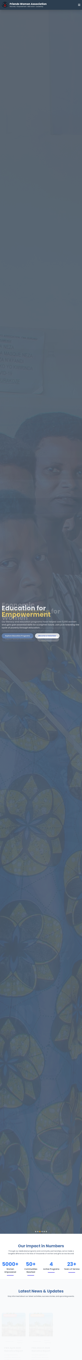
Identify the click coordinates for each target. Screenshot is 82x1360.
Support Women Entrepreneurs (18, 639)
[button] (35, 1231)
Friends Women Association (28, 4)
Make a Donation (48, 639)
